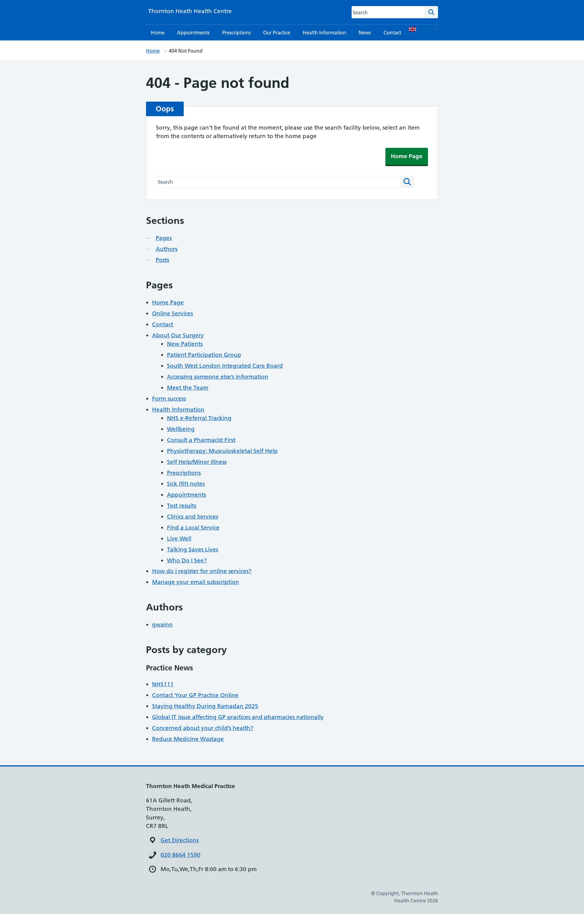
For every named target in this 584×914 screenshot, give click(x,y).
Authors (166, 248)
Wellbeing (181, 429)
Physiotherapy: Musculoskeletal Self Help (222, 450)
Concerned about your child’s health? (202, 728)
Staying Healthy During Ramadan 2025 (205, 706)
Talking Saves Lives (192, 549)
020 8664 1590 (180, 854)
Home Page (406, 156)
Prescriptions (236, 33)
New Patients (185, 343)
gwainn (162, 624)
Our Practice (276, 33)
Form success (169, 398)
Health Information (324, 33)
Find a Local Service (193, 527)
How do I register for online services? (202, 571)
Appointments (193, 33)
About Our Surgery (178, 335)
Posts (162, 259)
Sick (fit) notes (186, 483)
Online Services (172, 313)
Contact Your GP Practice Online (195, 695)
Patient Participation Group (204, 354)
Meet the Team (187, 387)
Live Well (179, 538)
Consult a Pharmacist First (201, 439)
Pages (164, 238)
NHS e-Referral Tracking (199, 418)
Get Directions (180, 840)
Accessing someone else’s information (217, 376)
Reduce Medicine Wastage (188, 738)
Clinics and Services (192, 516)
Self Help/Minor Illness (197, 461)
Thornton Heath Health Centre (190, 11)
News (365, 33)
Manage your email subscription (195, 582)
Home (158, 33)
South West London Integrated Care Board (225, 365)
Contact (392, 33)
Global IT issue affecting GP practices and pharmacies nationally (238, 717)
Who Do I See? (187, 560)
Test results (181, 505)
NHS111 (163, 684)
